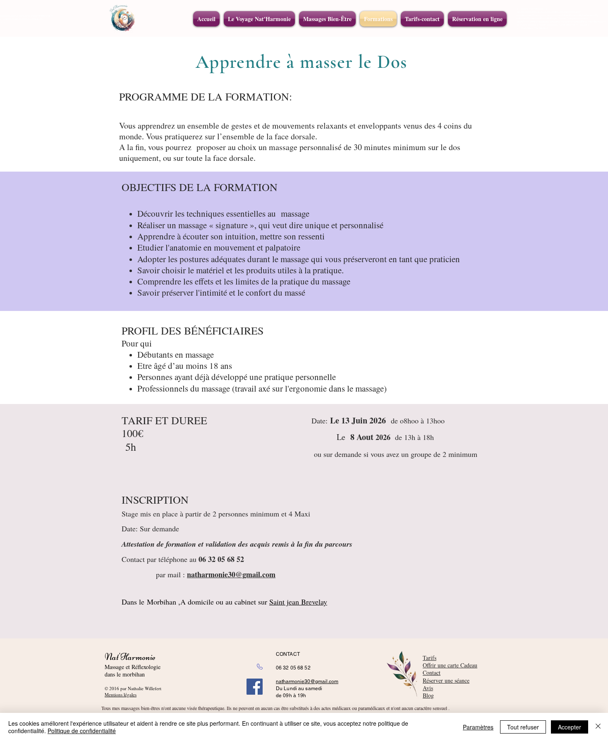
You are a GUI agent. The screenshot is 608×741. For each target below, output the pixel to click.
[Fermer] (598, 726)
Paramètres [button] (478, 727)
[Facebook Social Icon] (255, 687)
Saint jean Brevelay (298, 602)
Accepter (569, 727)
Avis (428, 688)
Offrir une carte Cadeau (450, 665)
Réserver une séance (446, 680)
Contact (431, 672)
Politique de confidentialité (82, 731)
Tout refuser (523, 727)
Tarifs (429, 658)
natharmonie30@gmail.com (307, 681)
